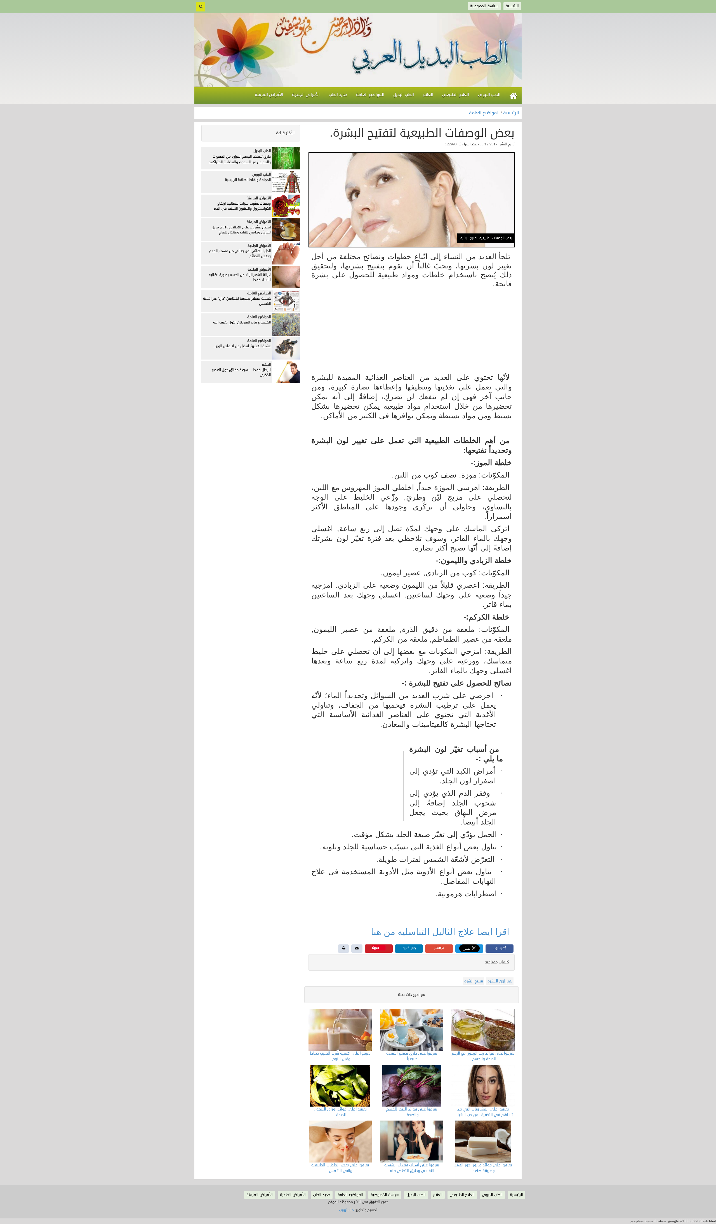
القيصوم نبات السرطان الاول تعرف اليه (242, 322)
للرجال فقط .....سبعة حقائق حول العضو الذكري (241, 372)
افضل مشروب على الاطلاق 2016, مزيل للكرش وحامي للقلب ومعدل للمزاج (241, 230)
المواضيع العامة (485, 113)
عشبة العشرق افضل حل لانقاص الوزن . (242, 346)
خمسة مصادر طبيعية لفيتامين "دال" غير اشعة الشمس (237, 301)
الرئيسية (511, 113)
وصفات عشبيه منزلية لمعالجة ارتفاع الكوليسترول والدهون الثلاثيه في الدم (242, 206)
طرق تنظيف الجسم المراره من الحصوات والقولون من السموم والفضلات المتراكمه (240, 159)
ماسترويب (346, 1210)
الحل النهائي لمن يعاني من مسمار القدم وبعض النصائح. (240, 254)
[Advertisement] (411, 331)
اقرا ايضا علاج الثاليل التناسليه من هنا (440, 932)
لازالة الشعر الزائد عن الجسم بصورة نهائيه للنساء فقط (240, 277)
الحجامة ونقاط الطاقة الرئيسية (248, 179)
